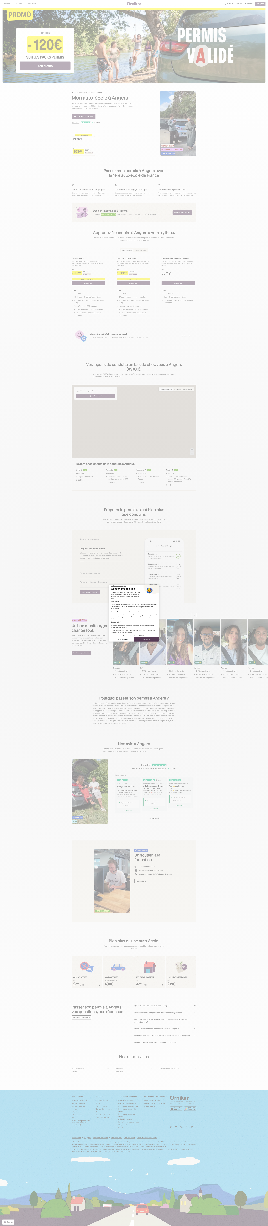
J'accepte (146, 639)
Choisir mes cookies (121, 639)
